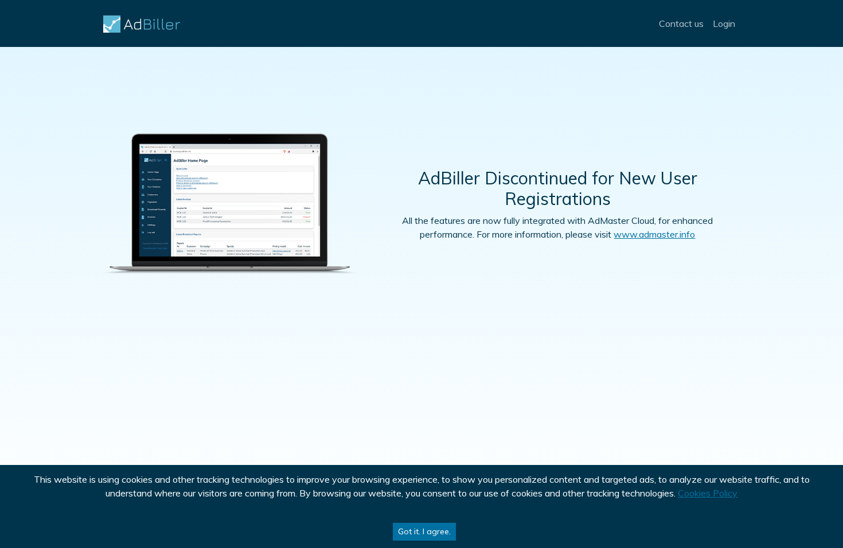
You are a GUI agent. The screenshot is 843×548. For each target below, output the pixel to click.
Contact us (681, 23)
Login (724, 23)
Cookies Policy (707, 493)
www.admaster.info (654, 234)
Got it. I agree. (424, 531)
